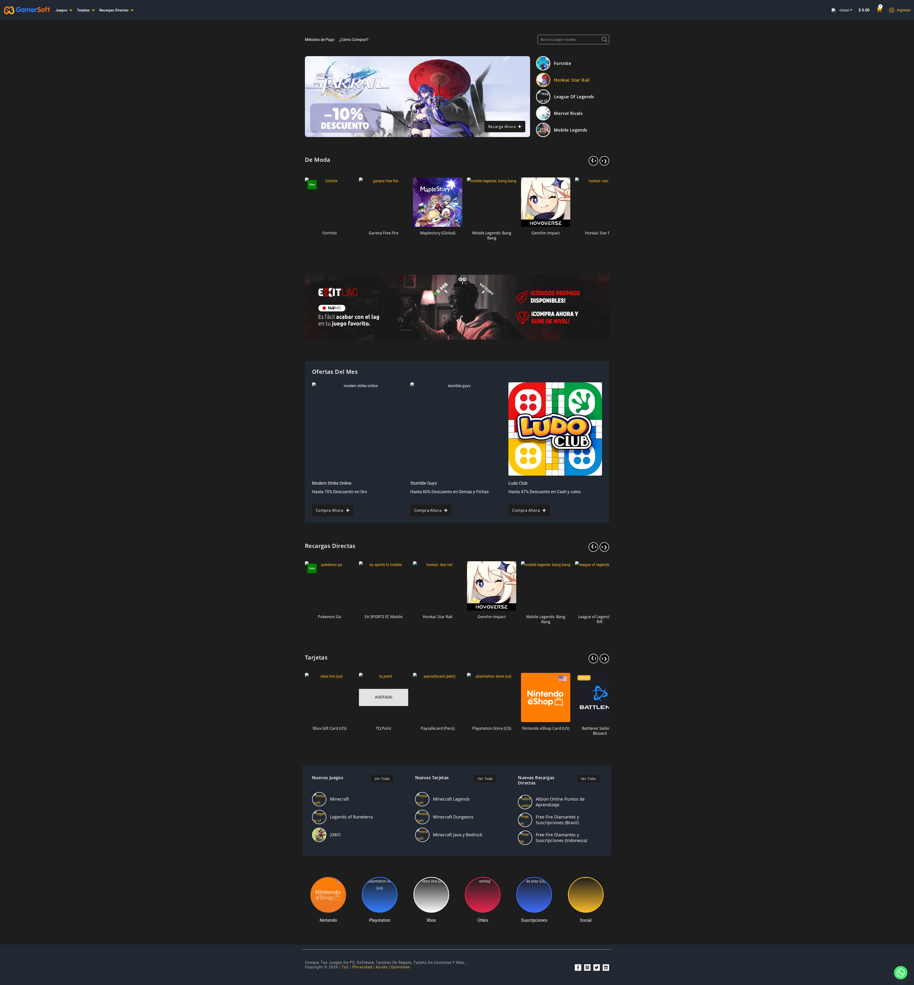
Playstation (379, 920)
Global (844, 10)
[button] (593, 161)
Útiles (482, 920)
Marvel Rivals (568, 113)
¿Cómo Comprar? (353, 39)
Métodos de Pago (319, 39)
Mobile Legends (570, 130)
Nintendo (328, 920)
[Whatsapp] (900, 972)
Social (585, 920)
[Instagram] (587, 967)
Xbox (431, 920)
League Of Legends (574, 96)
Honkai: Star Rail (572, 80)
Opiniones (400, 967)
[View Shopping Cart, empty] (879, 10)
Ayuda (381, 967)
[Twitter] (596, 967)
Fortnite (562, 63)
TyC (345, 967)
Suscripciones (534, 920)
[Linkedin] (606, 967)
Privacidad (362, 967)
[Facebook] (578, 967)
